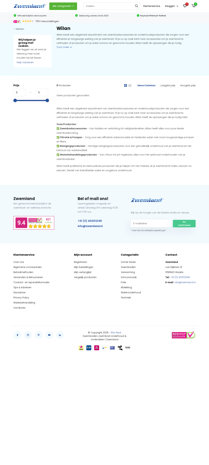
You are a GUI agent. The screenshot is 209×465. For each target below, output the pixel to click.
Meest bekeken (146, 85)
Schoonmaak (129, 277)
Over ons (18, 262)
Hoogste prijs (188, 85)
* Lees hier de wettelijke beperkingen (148, 230)
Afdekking (126, 287)
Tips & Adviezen (22, 287)
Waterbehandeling (24, 302)
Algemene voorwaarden (27, 267)
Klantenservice (151, 6)
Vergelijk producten (85, 277)
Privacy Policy (21, 297)
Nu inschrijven (184, 223)
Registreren (80, 262)
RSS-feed (116, 332)
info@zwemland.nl (90, 226)
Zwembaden (128, 267)
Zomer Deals (128, 262)
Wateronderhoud (131, 292)
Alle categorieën (62, 6)
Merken (20, 29)
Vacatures (19, 307)
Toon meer (63, 47)
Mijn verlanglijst (82, 272)
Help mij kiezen (25, 62)
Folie (123, 282)
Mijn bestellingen (83, 267)
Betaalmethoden (23, 272)
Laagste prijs (168, 85)
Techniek (126, 297)
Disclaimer (19, 292)
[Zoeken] (137, 6)
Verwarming (128, 272)
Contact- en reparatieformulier (31, 282)
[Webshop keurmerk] (183, 335)
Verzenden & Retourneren (28, 277)
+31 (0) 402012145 (90, 221)
